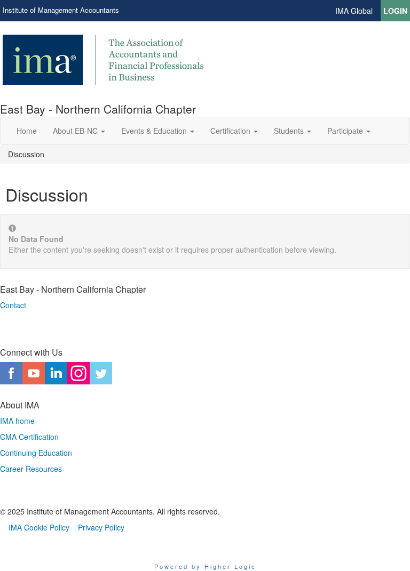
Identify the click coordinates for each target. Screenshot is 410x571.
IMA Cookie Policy (39, 527)
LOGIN (395, 10)
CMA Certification (29, 436)
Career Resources (31, 468)
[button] (79, 130)
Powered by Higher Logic (205, 566)
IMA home (17, 420)
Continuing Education (36, 452)
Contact (13, 305)
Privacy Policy (101, 527)
